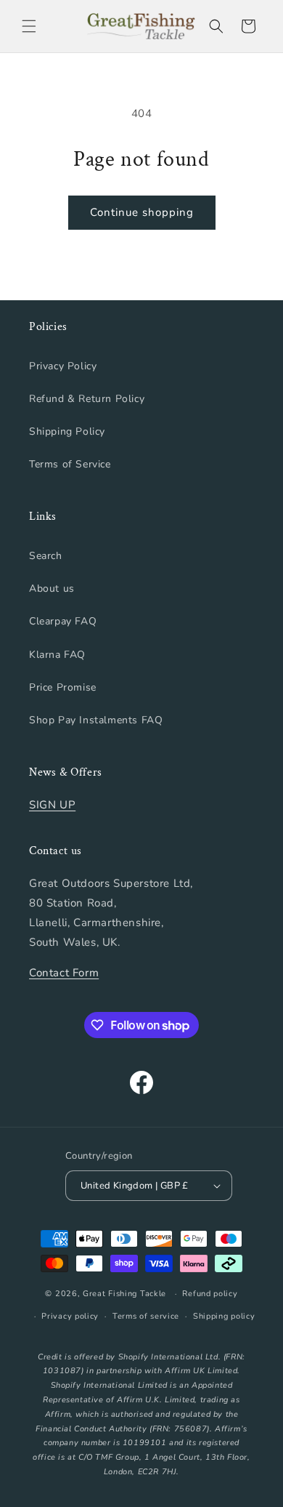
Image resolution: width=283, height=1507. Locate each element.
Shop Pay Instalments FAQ (96, 720)
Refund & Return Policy (86, 399)
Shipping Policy (67, 431)
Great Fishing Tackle (124, 1293)
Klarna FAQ (57, 655)
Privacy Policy (63, 366)
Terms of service (145, 1316)
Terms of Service (70, 464)
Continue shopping (142, 212)
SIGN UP (52, 804)
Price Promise (63, 687)
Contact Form (64, 972)
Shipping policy (224, 1316)
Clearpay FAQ (63, 621)
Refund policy (209, 1293)
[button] (29, 26)
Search (45, 556)
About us (52, 588)
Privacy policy (70, 1316)
